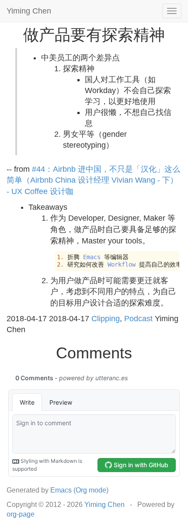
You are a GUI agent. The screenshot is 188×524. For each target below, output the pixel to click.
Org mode (91, 490)
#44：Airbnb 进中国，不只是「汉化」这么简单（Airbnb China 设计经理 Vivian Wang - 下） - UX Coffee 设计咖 (93, 180)
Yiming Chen (29, 11)
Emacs (61, 490)
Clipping (105, 318)
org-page (21, 514)
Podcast (138, 318)
